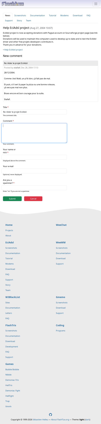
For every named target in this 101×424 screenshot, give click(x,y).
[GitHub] (50, 414)
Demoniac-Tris (12, 380)
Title (5, 107)
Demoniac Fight (12, 390)
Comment (7, 121)
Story (19, 20)
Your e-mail (8, 166)
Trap (7, 401)
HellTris (8, 385)
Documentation (37, 15)
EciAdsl (9, 242)
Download (77, 15)
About (8, 235)
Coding (60, 325)
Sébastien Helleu (40, 419)
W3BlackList (12, 297)
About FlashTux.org (60, 419)
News (7, 15)
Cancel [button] (33, 198)
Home (8, 225)
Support (9, 20)
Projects (9, 230)
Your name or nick (9, 151)
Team (28, 20)
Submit (12, 198)
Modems (64, 15)
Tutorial (52, 15)
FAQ (88, 15)
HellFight (9, 396)
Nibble (8, 374)
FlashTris (10, 325)
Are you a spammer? (8, 181)
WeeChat (61, 225)
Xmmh (8, 406)
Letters (8, 313)
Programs (60, 330)
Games (9, 364)
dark (87, 419)
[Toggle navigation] (95, 3)
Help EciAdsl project (13, 49)
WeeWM (61, 242)
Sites (7, 302)
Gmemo (60, 297)
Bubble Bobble (12, 369)
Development (11, 346)
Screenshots (20, 15)
